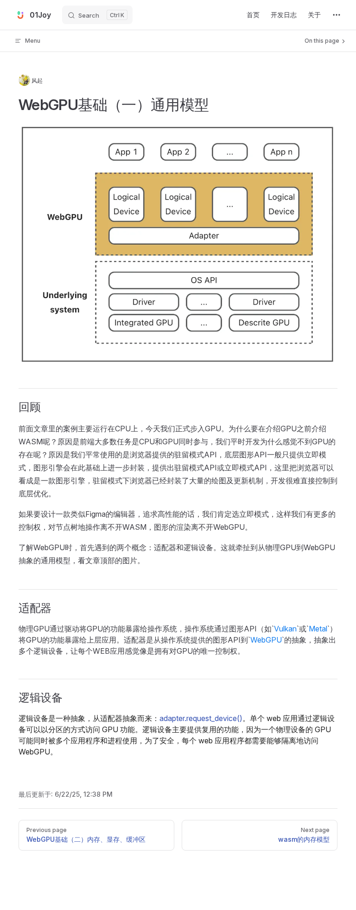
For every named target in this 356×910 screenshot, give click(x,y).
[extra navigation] (336, 15)
